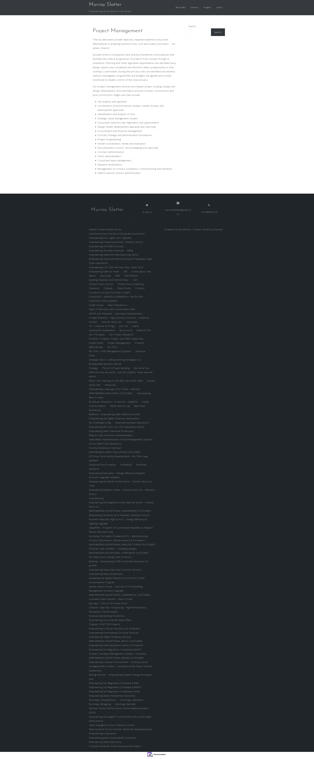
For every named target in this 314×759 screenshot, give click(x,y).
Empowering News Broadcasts (106, 573)
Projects (139, 342)
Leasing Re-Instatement (102, 330)
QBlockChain (96, 347)
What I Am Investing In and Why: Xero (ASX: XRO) (116, 380)
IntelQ (145, 401)
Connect (194, 7)
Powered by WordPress (178, 229)
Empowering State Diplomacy (105, 741)
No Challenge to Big (100, 422)
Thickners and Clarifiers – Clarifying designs (113, 548)
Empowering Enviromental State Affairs (110, 620)
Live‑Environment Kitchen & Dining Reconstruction (117, 233)
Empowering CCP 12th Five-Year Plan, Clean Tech (116, 267)
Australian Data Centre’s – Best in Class (111, 599)
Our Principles (97, 334)
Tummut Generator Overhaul (105, 447)
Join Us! (123, 326)
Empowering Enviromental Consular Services (113, 632)
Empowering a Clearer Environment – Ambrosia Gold (118, 662)
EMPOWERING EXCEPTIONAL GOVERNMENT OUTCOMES (120, 510)
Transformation (97, 405)
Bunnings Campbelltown (102, 699)
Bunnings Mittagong (100, 704)
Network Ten (144, 330)
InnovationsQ (96, 498)
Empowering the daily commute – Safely (111, 250)
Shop (92, 355)
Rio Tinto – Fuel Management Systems (110, 351)
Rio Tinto (112, 347)
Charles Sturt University (131, 284)
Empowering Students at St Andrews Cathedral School (119, 515)
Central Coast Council (101, 284)
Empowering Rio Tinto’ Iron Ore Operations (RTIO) (116, 426)
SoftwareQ (126, 464)
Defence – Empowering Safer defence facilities (114, 414)
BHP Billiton (131, 275)
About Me (180, 7)
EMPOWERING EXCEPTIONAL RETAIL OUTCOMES (116, 641)
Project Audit (96, 342)
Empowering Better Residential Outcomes (112, 695)
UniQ (92, 485)
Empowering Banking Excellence (107, 615)
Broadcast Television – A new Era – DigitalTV (113, 401)
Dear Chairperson (117, 305)
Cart (135, 279)
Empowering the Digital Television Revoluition (114, 418)
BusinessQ (95, 410)
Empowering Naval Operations (132, 422)
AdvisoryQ (110, 384)
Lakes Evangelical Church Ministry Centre (112, 725)
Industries (131, 321)
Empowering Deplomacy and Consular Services (115, 569)
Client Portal (124, 288)
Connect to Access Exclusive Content (109, 292)
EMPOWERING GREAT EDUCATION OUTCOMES (115, 452)
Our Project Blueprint (121, 334)
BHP (117, 275)
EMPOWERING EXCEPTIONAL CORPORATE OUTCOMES (119, 552)
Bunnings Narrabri (125, 704)
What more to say (120, 405)
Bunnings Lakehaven (132, 699)
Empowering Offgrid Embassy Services (110, 636)
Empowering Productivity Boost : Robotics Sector (116, 242)
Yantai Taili (94, 384)
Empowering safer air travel (104, 271)
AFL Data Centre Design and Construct (110, 557)
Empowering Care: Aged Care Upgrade (110, 237)
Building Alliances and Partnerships (108, 279)
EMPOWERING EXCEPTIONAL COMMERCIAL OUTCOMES (119, 594)
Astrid (205, 229)
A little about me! (141, 271)
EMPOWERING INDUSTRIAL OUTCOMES (111, 393)
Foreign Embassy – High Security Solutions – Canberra (119, 317)
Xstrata (151, 380)
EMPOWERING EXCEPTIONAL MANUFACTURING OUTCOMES (122, 544)
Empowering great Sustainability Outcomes (112, 737)
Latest (219, 7)
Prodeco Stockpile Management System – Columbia (117, 653)
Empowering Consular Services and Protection (114, 628)
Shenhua (140, 351)
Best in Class (96, 397)
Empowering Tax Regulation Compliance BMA (114, 683)
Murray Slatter (105, 4)
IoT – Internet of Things (102, 326)
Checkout (94, 288)
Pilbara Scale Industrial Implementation (111, 435)
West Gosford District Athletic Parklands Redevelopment (120, 729)
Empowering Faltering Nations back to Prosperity (116, 645)
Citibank (108, 288)
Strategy (93, 368)
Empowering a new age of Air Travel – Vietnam (114, 389)
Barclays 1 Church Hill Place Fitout (108, 603)
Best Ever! (139, 405)
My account (125, 330)
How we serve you (112, 321)
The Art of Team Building (116, 368)
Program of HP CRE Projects (104, 624)
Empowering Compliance (102, 733)
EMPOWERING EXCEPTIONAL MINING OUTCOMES (116, 657)
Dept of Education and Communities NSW (112, 309)
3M (125, 271)
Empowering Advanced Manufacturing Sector (114, 254)
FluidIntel (141, 464)
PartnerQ (94, 468)
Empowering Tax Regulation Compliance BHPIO (115, 649)
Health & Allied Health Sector (105, 229)
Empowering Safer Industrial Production (111, 431)
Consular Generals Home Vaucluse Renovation (115, 746)
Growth (93, 321)
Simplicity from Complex (102, 464)
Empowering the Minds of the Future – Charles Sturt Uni (120, 481)
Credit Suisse (96, 305)
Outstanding (144, 393)
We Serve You (141, 368)
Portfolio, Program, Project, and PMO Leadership (116, 338)
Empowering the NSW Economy (106, 246)
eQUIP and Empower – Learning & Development (115, 313)
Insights (207, 7)
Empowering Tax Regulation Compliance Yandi (114, 691)
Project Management (119, 342)
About (92, 275)
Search (192, 26)
